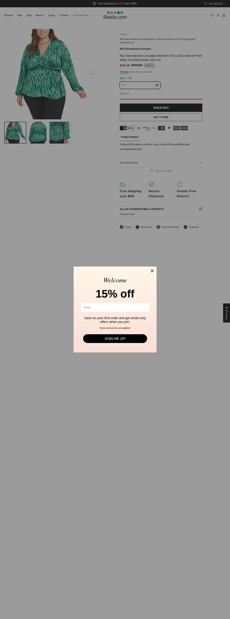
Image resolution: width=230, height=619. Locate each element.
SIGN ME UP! (115, 338)
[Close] (152, 271)
